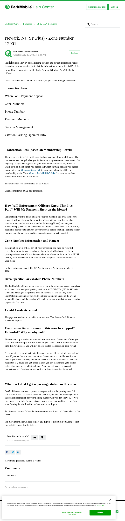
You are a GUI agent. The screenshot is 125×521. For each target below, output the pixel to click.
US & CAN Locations (47, 24)
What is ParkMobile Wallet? (43, 173)
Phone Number (15, 111)
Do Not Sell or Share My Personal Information (72, 513)
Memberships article (31, 170)
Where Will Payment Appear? (24, 96)
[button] (34, 437)
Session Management (19, 127)
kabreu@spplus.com (62, 422)
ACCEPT (100, 512)
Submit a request (97, 7)
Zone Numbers (14, 103)
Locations (27, 24)
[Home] (30, 7)
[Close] (110, 499)
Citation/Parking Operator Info (25, 135)
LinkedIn (18, 452)
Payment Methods (17, 119)
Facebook (7, 452)
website (12, 425)
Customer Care (12, 24)
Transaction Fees (16, 88)
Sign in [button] (114, 7)
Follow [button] (74, 53)
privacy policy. (101, 505)
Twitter (12, 452)
